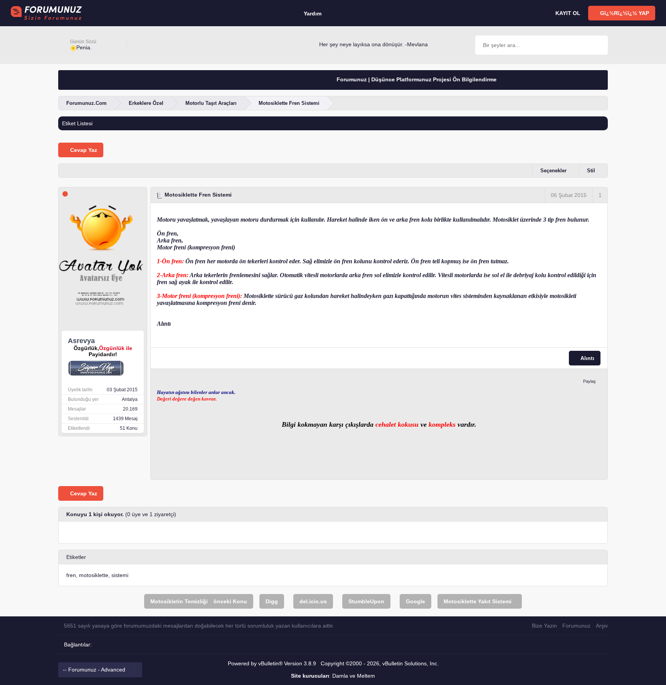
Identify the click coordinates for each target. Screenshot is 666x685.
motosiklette (93, 575)
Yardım (312, 13)
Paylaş (589, 381)
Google (415, 601)
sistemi (119, 575)
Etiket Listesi (77, 123)
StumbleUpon (366, 601)
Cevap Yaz (83, 150)
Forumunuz (576, 626)
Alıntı (586, 358)
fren (71, 575)
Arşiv (602, 626)
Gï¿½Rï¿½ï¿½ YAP (624, 13)
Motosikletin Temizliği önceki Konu (198, 601)
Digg (272, 601)
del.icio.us (313, 601)
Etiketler (76, 557)
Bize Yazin (544, 626)
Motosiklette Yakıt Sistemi (477, 601)
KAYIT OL (567, 13)
